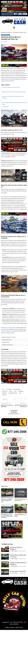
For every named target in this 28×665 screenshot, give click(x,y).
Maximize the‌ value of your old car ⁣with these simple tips (14, 91)
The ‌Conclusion (5, 106)
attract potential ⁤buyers (20, 317)
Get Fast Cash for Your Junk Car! (18, 571)
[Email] (25, 399)
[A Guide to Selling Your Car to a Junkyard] (21, 508)
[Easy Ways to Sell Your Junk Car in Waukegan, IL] (5, 564)
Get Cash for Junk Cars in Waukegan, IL (16, 548)
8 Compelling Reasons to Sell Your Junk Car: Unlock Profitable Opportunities (7, 516)
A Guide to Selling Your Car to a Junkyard (20, 515)
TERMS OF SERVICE (9, 627)
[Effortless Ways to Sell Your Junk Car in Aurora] (5, 557)
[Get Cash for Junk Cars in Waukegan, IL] (5, 549)
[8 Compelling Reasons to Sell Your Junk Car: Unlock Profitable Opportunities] (7, 508)
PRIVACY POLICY (19, 627)
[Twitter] (18, 399)
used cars (4, 394)
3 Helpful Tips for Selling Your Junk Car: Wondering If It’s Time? (6, 500)
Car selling (9, 389)
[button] (14, 27)
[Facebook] (14, 399)
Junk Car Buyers (14, 550)
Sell (15, 391)
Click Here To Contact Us (14, 414)
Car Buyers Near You (5, 34)
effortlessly (5, 391)
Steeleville (5, 393)
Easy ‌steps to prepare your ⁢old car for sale (11, 87)
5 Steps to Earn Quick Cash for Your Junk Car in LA (20, 499)
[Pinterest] (21, 399)
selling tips (21, 391)
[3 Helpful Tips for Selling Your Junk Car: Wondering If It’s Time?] (7, 493)
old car (11, 391)
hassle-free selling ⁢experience (9, 327)
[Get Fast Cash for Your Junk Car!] (5, 572)
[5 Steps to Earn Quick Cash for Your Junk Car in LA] (21, 493)
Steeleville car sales (13, 393)
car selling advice (17, 389)
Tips (20, 393)
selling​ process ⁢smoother (12, 205)
